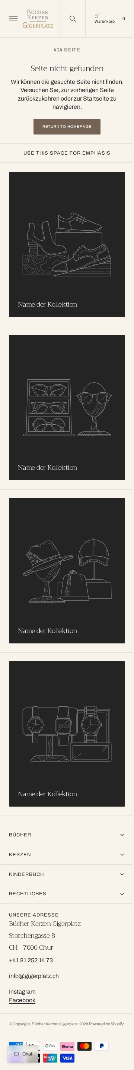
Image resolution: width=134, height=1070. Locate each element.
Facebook (22, 994)
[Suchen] (72, 18)
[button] (12, 18)
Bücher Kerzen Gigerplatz (54, 1018)
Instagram (22, 986)
